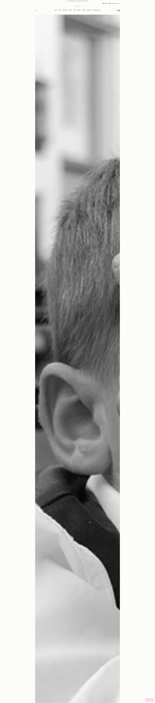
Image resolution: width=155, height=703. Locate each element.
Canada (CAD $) (116, 3)
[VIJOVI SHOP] (77, 6)
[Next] (91, 1)
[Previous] (64, 1)
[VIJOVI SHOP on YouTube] (109, 3)
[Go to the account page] (116, 10)
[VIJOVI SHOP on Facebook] (103, 3)
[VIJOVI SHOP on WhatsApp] (108, 3)
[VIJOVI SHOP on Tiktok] (106, 3)
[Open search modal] (36, 10)
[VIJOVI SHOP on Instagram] (105, 3)
